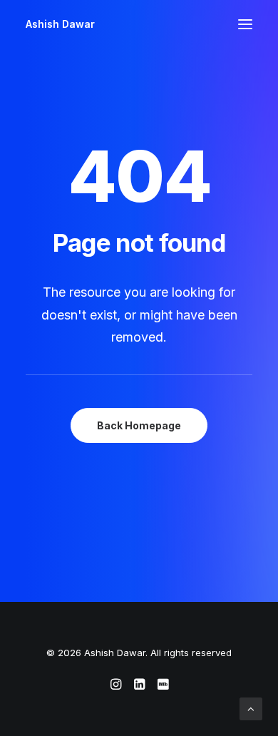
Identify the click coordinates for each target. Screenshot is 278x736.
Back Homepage (139, 425)
